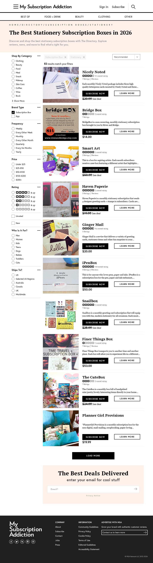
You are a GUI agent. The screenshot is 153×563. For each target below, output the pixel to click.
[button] (26, 61)
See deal (91, 98)
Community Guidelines (88, 526)
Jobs (57, 540)
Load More (93, 455)
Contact (58, 535)
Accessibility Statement (88, 549)
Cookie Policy (84, 535)
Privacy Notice (93, 496)
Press (57, 544)
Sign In (103, 7)
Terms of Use (84, 540)
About (58, 526)
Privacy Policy (84, 531)
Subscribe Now (95, 93)
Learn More (127, 93)
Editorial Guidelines (87, 544)
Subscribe (118, 7)
